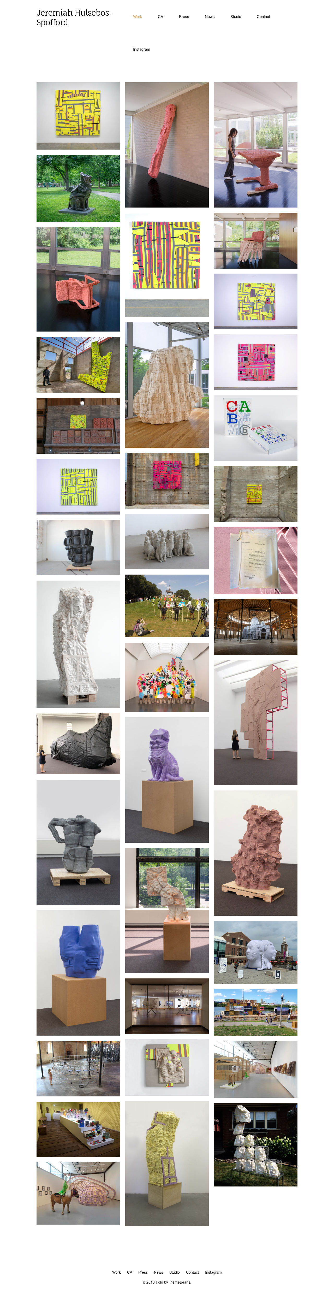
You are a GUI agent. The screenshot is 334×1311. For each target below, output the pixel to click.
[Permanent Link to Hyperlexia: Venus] (167, 971)
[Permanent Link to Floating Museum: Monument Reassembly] (167, 710)
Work (137, 16)
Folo (159, 1282)
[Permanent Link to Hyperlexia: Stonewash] (78, 1034)
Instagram (141, 49)
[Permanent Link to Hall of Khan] (255, 1096)
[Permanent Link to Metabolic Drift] (78, 391)
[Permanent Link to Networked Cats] (167, 567)
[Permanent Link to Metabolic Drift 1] (78, 148)
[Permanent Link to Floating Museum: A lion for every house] (167, 1032)
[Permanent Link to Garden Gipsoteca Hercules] (167, 1224)
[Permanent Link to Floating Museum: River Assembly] (255, 1034)
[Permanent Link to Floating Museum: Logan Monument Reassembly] (167, 635)
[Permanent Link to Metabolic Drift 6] (255, 327)
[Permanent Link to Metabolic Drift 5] (78, 513)
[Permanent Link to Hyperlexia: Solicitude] (167, 841)
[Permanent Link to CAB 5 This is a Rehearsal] (255, 459)
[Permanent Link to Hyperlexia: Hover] (255, 914)
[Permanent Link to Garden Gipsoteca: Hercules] (78, 706)
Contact (263, 16)
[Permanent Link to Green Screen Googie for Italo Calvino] (78, 1223)
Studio (235, 16)
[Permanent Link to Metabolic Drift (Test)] (78, 452)
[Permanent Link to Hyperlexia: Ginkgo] (167, 446)
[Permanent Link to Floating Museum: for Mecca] (255, 653)
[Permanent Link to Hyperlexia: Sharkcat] (78, 220)
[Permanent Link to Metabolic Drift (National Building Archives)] (255, 520)
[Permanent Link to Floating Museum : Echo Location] (78, 1094)
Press (184, 16)
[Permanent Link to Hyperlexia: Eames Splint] (167, 206)
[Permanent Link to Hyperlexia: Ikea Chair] (78, 330)
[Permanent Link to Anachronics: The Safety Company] (167, 1094)
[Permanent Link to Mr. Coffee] (78, 573)
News (210, 16)
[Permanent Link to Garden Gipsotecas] (255, 1185)
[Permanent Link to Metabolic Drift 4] (167, 507)
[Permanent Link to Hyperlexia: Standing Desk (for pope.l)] (255, 206)
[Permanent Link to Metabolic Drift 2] (255, 388)
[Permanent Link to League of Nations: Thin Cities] (255, 783)
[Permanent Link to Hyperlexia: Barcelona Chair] (255, 267)
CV (160, 16)
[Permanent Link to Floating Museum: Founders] (255, 982)
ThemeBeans (179, 1282)
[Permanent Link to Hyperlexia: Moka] (78, 903)
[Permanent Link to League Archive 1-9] (255, 592)
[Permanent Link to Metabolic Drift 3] (167, 315)
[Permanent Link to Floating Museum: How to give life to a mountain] (78, 1155)
